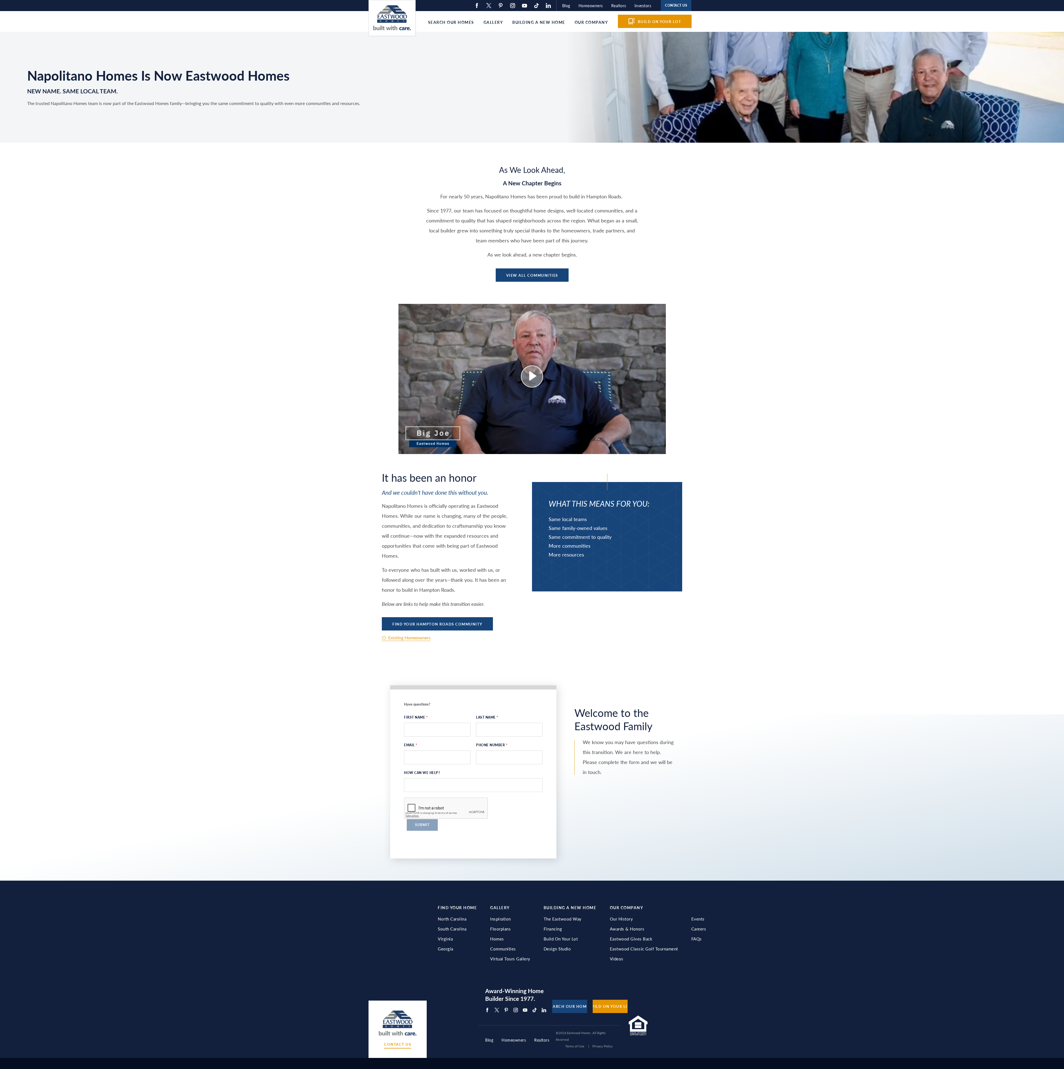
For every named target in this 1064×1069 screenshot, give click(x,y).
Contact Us (397, 1044)
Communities (503, 948)
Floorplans (500, 928)
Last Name (487, 717)
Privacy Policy (602, 1046)
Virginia (445, 938)
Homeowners (591, 5)
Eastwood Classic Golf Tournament (644, 948)
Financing (553, 928)
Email (410, 745)
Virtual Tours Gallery (510, 958)
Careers (698, 928)
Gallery (493, 22)
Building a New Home (538, 22)
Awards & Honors (627, 928)
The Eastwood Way (563, 918)
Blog (566, 5)
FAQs (696, 938)
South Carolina (452, 928)
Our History (621, 918)
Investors (643, 5)
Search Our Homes (451, 22)
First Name (416, 717)
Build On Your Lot (561, 938)
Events (698, 918)
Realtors (618, 5)
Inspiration (500, 918)
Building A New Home (570, 907)
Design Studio (557, 948)
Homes (497, 938)
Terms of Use (574, 1046)
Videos (616, 958)
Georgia (445, 948)
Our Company (591, 22)
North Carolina (452, 918)
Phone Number (491, 745)
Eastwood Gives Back (631, 938)
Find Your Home (457, 907)
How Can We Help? (422, 772)
